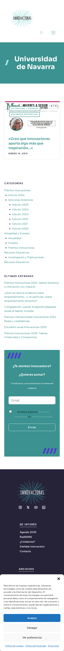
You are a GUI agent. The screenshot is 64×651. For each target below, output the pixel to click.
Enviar (32, 427)
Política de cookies (14, 646)
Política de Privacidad (35, 646)
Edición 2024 (20, 209)
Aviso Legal (53, 646)
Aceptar (32, 618)
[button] (58, 579)
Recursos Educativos (24, 114)
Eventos (13, 243)
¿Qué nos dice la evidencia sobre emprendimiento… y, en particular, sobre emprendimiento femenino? (28, 296)
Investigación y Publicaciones (26, 257)
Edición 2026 (16, 195)
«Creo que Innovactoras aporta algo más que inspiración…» (29, 143)
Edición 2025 (20, 204)
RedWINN (26, 537)
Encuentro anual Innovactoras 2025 (25, 327)
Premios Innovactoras (17, 190)
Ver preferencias (32, 637)
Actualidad (14, 238)
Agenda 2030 (28, 532)
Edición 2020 (20, 228)
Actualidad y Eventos (24, 108)
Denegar (32, 627)
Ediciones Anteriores (20, 200)
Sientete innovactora (32, 546)
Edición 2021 (20, 223)
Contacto (25, 551)
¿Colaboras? (27, 541)
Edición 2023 (20, 214)
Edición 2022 (20, 219)
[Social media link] (20, 507)
